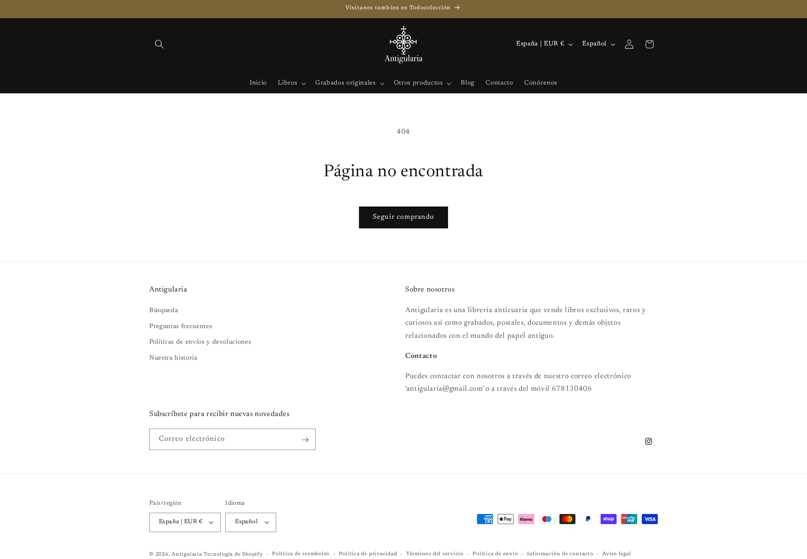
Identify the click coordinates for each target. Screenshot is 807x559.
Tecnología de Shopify (233, 554)
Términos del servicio (435, 553)
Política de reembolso (301, 553)
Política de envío (495, 553)
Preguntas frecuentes (180, 326)
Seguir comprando (403, 217)
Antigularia (186, 554)
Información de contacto (560, 553)
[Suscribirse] (305, 440)
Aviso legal (616, 553)
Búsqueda (163, 311)
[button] (159, 44)
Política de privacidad (368, 553)
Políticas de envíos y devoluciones (200, 342)
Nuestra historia (173, 358)
